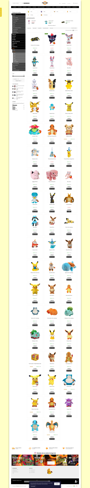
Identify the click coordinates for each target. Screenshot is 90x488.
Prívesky (15, 60)
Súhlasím (57, 483)
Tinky (14, 24)
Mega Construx (15, 65)
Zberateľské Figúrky (16, 70)
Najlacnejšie (34, 28)
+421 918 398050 (33, 472)
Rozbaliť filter (18, 80)
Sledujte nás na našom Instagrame (46, 453)
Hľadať (22, 3)
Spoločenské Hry (15, 32)
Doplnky (14, 68)
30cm (14, 55)
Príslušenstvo (14, 46)
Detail (52, 52)
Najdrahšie (39, 28)
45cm (14, 56)
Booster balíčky (15, 17)
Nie (12, 106)
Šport (13, 45)
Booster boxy (15, 21)
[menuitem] (14, 7)
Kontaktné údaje (14, 470)
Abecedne (51, 28)
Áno (13, 104)
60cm (14, 58)
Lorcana (13, 37)
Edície (14, 16)
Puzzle (14, 50)
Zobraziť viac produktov (51, 25)
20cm (14, 53)
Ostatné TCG (14, 43)
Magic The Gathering (16, 41)
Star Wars (14, 39)
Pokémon (14, 14)
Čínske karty (15, 31)
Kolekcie (14, 22)
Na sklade (16, 79)
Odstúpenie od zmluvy (15, 469)
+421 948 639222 (33, 471)
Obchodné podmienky (15, 471)
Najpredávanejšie (45, 28)
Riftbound (14, 34)
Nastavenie (33, 486)
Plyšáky (14, 51)
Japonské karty (15, 29)
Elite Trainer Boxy (16, 19)
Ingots (14, 66)
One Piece (14, 36)
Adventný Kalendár (16, 63)
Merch (13, 48)
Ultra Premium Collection (17, 27)
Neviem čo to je (14, 108)
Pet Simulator (16, 61)
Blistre (14, 26)
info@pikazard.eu (33, 469)
